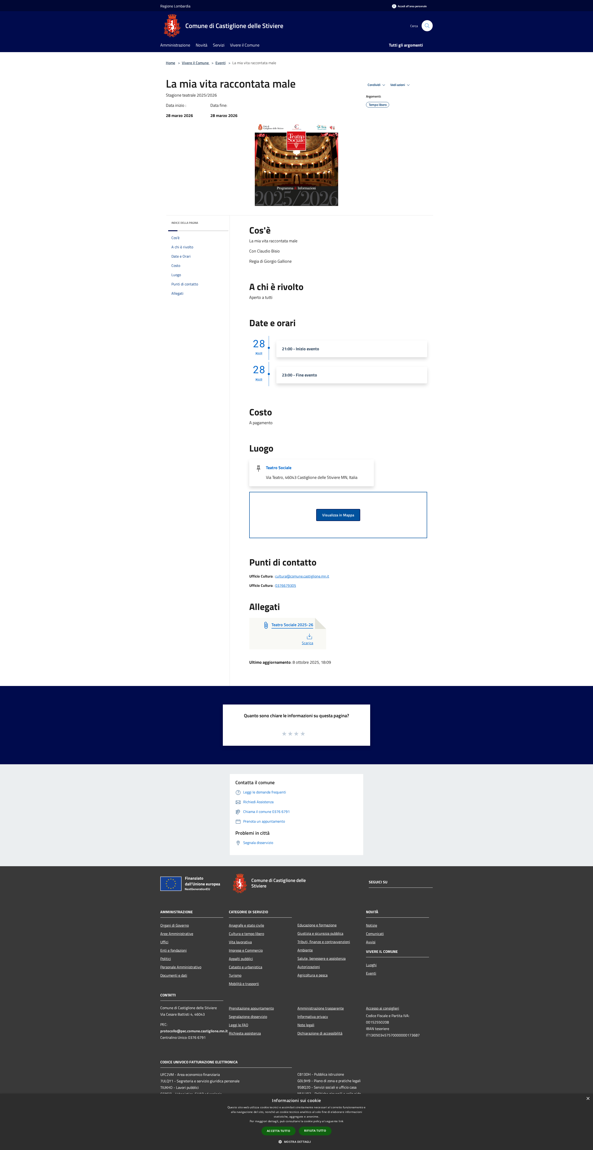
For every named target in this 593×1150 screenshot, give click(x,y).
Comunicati (375, 933)
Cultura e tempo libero (246, 933)
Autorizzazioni (308, 967)
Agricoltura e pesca (312, 975)
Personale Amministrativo (180, 967)
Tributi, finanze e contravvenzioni (323, 942)
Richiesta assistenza (245, 1033)
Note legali (305, 1025)
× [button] (588, 1098)
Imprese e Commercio (246, 950)
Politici (165, 958)
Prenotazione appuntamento (251, 1008)
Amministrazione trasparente (320, 1008)
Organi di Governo (174, 925)
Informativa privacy (312, 1016)
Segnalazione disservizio (248, 1016)
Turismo (235, 975)
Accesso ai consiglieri (382, 1008)
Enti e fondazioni (173, 950)
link (341, 1121)
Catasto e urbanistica (245, 967)
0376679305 (285, 585)
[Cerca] (427, 25)
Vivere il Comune (196, 63)
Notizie (371, 925)
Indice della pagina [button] (184, 223)
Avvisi (370, 942)
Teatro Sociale (278, 467)
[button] (296, 1141)
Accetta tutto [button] (278, 1131)
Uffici (164, 942)
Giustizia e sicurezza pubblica (320, 933)
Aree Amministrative (176, 933)
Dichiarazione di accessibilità (319, 1033)
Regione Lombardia (175, 6)
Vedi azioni (398, 84)
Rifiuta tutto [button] (315, 1131)
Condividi (374, 84)
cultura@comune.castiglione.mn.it (302, 576)
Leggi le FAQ (238, 1025)
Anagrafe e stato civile (246, 925)
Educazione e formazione (317, 925)
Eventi (220, 63)
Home (170, 63)
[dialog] (296, 1122)
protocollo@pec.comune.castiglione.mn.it (194, 1031)
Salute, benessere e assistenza (321, 958)
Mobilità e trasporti (244, 983)
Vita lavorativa (240, 942)
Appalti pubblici (241, 958)
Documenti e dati (173, 975)
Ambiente (305, 950)
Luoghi (371, 965)
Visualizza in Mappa (338, 515)
